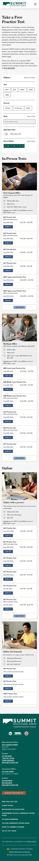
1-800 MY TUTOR (8, 758)
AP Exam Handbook (10, 819)
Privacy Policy (31, 841)
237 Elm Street (8, 772)
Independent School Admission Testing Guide (18, 814)
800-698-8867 (9, 68)
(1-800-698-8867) (8, 760)
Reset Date (31, 116)
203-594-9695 (7, 781)
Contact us (7, 210)
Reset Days (31, 141)
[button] (35, 4)
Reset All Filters (29, 78)
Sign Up (8, 227)
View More (19, 307)
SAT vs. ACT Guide (9, 831)
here (9, 56)
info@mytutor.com (10, 763)
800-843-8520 (7, 783)
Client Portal (8, 805)
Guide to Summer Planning (13, 827)
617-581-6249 (7, 756)
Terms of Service (24, 852)
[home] (14, 4)
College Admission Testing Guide (15, 823)
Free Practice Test (10, 802)
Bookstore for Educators (13, 809)
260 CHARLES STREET (10, 745)
